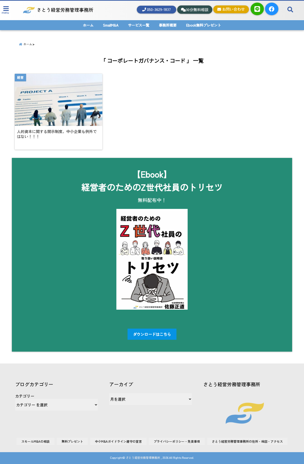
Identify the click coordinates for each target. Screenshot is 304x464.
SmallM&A (111, 25)
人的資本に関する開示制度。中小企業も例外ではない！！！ (57, 134)
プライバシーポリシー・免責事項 (177, 441)
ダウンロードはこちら (152, 334)
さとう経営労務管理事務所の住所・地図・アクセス (247, 441)
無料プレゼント (72, 441)
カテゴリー (24, 396)
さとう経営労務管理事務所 (143, 457)
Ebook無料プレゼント (203, 25)
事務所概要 (168, 25)
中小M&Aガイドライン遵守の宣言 (118, 441)
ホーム (88, 25)
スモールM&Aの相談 (35, 441)
